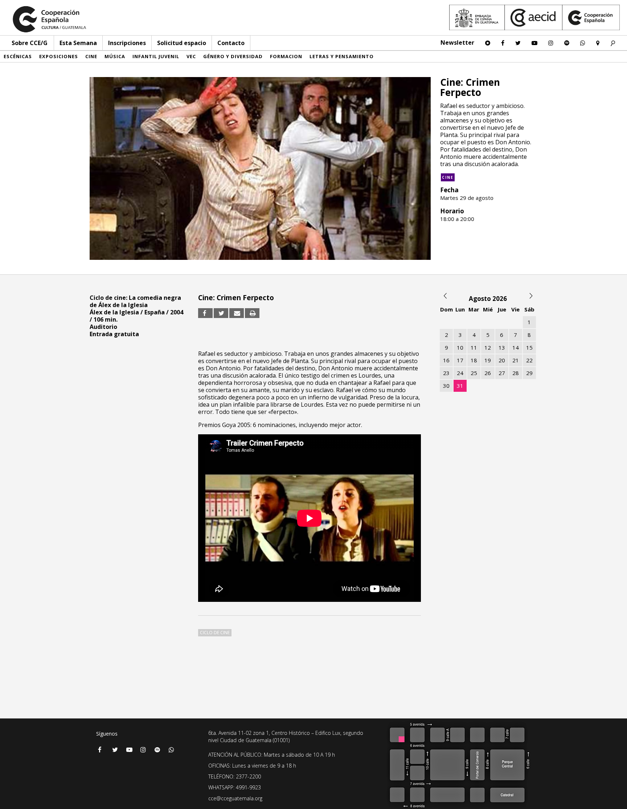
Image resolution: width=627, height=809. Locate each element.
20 (502, 360)
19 (487, 360)
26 (487, 373)
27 (502, 373)
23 (446, 373)
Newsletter (457, 43)
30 (446, 385)
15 (529, 347)
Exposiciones (58, 56)
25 (474, 373)
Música (114, 56)
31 (460, 385)
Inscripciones (127, 43)
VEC (191, 56)
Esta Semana (78, 43)
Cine (91, 56)
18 (474, 360)
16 (446, 360)
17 (460, 360)
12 (487, 347)
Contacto (231, 43)
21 (515, 360)
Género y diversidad (233, 56)
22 (529, 360)
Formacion (286, 56)
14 (515, 347)
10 (460, 347)
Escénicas (18, 56)
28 (515, 373)
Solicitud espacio (181, 43)
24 (460, 373)
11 (474, 347)
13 (502, 347)
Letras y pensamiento (342, 56)
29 (529, 373)
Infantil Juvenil (155, 56)
